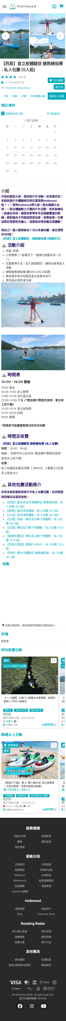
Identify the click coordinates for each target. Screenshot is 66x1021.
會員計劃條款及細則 (20, 964)
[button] (6, 36)
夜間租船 (20, 869)
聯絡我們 (46, 964)
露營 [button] (19, 841)
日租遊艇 (46, 864)
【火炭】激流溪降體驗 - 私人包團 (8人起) (32, 515)
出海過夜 (46, 875)
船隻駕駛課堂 (46, 880)
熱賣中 (11, 721)
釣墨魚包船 (46, 869)
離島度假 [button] (46, 841)
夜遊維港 (46, 885)
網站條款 (20, 959)
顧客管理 (46, 936)
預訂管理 (46, 931)
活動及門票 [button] (20, 836)
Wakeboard (19, 880)
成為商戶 (46, 908)
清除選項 (54, 113)
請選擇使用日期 (14, 113)
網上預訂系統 (19, 931)
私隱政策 (46, 959)
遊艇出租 (33, 856)
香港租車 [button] (46, 836)
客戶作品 (46, 942)
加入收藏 (57, 80)
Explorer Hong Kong (18, 87)
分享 (60, 86)
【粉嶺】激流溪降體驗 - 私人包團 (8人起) (32, 510)
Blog (19, 913)
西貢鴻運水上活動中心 (18, 789)
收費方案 (20, 942)
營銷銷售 (20, 936)
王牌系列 (20, 864)
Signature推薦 (20, 891)
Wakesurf (19, 875)
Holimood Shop (46, 913)
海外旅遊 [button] (20, 846)
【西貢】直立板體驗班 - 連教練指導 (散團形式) (31, 238)
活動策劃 (20, 908)
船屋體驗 (20, 885)
